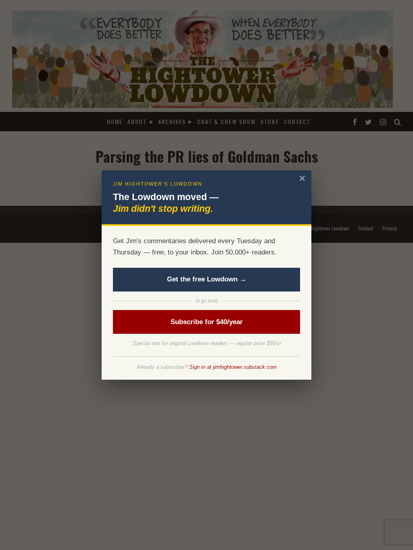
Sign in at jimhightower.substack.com (233, 367)
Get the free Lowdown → (206, 279)
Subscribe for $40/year (207, 322)
